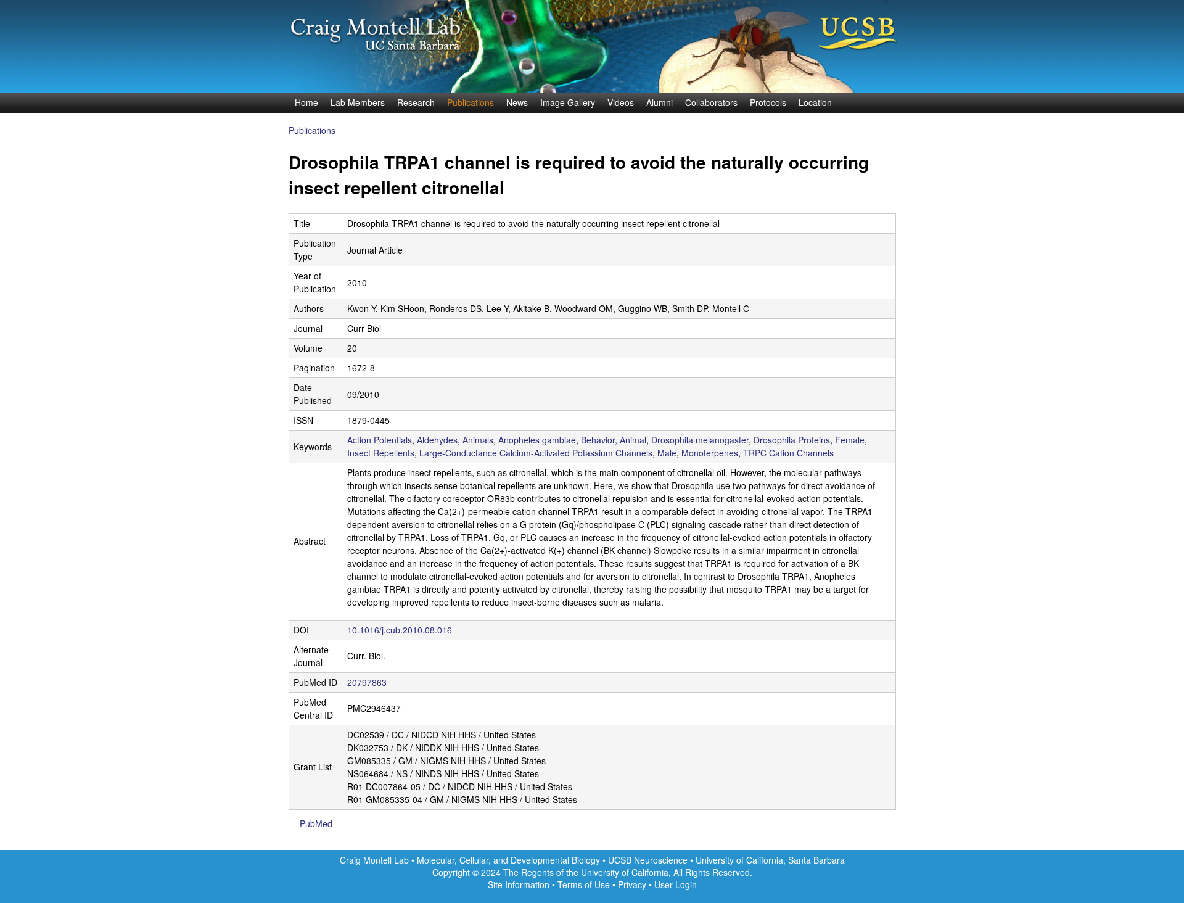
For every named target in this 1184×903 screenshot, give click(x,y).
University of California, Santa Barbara (770, 860)
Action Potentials (379, 440)
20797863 (367, 682)
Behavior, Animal (613, 440)
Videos (620, 102)
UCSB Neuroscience (649, 860)
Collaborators (711, 102)
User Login (675, 884)
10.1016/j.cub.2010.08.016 (399, 630)
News (517, 102)
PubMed (316, 823)
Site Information (518, 884)
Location (815, 102)
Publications (470, 102)
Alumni (659, 102)
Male (666, 453)
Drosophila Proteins (792, 440)
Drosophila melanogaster (700, 440)
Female (850, 440)
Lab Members (358, 102)
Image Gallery (567, 102)
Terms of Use (583, 884)
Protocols (768, 102)
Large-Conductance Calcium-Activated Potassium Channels (535, 453)
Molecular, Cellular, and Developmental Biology (508, 860)
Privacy (632, 884)
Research (416, 102)
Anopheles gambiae (537, 440)
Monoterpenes (709, 453)
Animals (477, 440)
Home (306, 102)
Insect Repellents (380, 453)
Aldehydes (437, 440)
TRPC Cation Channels (788, 453)
